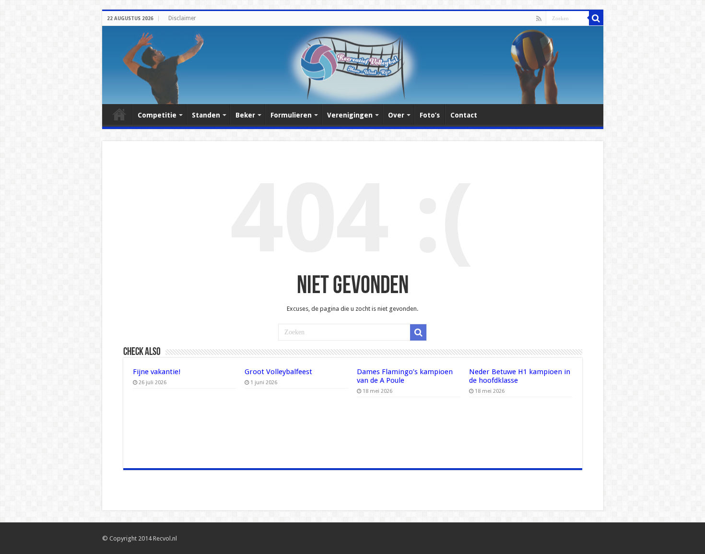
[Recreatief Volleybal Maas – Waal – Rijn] (352, 65)
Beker (245, 115)
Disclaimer (182, 18)
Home (119, 114)
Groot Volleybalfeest (278, 371)
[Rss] (538, 18)
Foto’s (430, 115)
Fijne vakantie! (157, 371)
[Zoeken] (596, 18)
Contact (463, 115)
